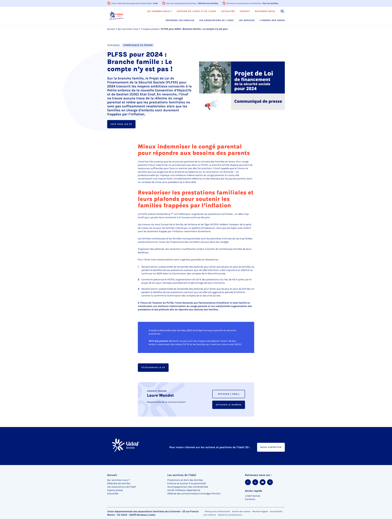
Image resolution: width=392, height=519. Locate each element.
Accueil (111, 28)
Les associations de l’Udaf (216, 20)
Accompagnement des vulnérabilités (187, 486)
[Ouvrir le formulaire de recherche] (282, 11)
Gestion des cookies (241, 511)
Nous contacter (270, 447)
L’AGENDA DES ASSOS (272, 20)
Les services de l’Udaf (181, 475)
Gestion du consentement (230, 515)
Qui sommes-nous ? (159, 11)
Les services (247, 20)
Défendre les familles (208, 3)
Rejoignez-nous (265, 11)
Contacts (250, 499)
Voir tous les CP (121, 124)
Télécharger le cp (153, 367)
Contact (245, 11)
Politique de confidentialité (217, 511)
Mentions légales (260, 511)
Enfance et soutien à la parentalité (186, 483)
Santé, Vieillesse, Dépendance (183, 490)
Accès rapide (253, 490)
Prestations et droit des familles (185, 480)
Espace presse (150, 28)
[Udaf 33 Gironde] (116, 15)
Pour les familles (270, 3)
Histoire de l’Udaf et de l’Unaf (196, 11)
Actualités (228, 11)
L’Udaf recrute (252, 495)
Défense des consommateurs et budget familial (193, 493)
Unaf (155, 3)
